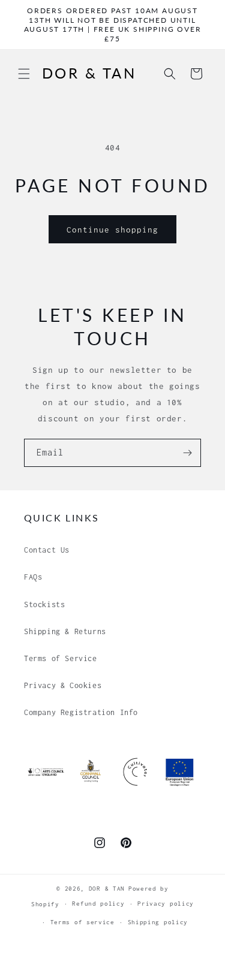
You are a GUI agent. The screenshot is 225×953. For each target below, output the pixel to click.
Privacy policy (165, 903)
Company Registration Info (81, 712)
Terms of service (82, 922)
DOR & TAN (107, 888)
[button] (24, 74)
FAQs (33, 576)
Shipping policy (158, 922)
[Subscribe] (187, 453)
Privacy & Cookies (62, 685)
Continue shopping (112, 229)
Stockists (44, 604)
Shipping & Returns (65, 631)
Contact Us (47, 549)
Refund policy (98, 903)
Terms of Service (60, 658)
